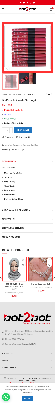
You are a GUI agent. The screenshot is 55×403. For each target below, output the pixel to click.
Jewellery (48, 287)
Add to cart (23, 130)
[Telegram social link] (34, 2)
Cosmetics (30, 94)
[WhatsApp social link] (30, 2)
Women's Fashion (16, 94)
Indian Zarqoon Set (40, 284)
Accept (27, 399)
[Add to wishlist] (23, 260)
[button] (23, 265)
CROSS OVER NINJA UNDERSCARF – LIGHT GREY (14, 287)
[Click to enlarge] (6, 68)
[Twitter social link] (24, 2)
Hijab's (21, 293)
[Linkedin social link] (27, 2)
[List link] (27, 338)
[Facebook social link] (20, 2)
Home (4, 94)
